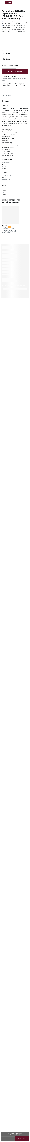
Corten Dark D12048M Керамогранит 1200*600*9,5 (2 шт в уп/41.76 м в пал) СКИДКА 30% (10, 231)
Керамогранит (6, 8)
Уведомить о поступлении (14, 71)
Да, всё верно (22, 1139)
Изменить (8, 1139)
